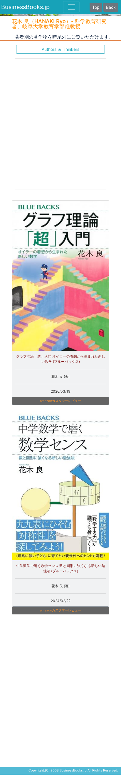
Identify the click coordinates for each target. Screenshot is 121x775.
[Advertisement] (60, 123)
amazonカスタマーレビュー (60, 401)
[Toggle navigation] (71, 7)
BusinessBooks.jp (25, 7)
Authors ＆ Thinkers (60, 49)
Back (111, 7)
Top (96, 7)
